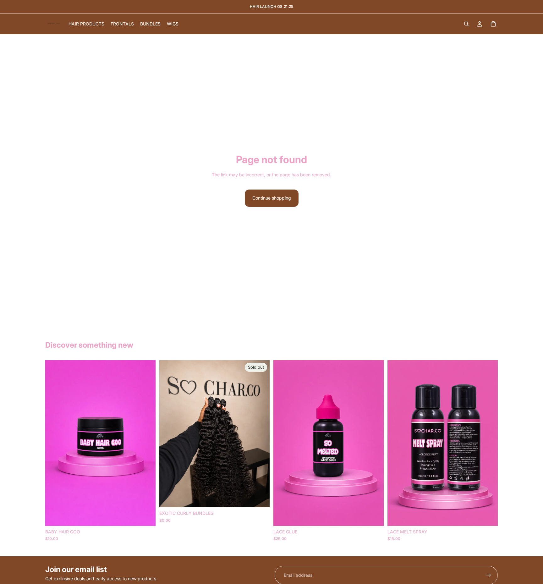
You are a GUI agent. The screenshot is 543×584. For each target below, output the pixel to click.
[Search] (466, 24)
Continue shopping (271, 198)
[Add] (374, 516)
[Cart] (493, 24)
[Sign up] (488, 575)
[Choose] (145, 516)
